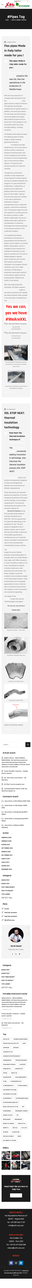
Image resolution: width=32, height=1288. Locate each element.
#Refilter (14, 1073)
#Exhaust (16, 1047)
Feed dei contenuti (10, 913)
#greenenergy (7, 1060)
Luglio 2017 (5, 862)
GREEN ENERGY (7, 1119)
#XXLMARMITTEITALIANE (9, 1090)
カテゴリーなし (7, 898)
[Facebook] (11, 1263)
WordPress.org (9, 920)
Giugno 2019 (5, 845)
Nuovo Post (5, 880)
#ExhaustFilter (8, 1052)
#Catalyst (6, 1039)
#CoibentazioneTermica (21, 1039)
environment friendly (21, 1111)
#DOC (24, 1043)
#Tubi (4, 1081)
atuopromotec (7, 1098)
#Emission (6, 1047)
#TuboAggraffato (15, 1081)
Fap (17, 1115)
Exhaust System (7, 1115)
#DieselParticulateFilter (11, 1043)
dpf (23, 1106)
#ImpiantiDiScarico (21, 1060)
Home (7, 20)
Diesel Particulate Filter (10, 1106)
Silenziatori (15, 1132)
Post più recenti (7, 891)
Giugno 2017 (5, 866)
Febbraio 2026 (6, 837)
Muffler (15, 1128)
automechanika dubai (22, 1098)
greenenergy (18, 1119)
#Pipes (5, 1073)
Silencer (5, 1132)
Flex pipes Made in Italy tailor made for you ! (14, 50)
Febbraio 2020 (6, 841)
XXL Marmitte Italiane (14, 101)
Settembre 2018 (7, 848)
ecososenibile (7, 1111)
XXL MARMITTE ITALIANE (9, 1140)
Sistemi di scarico (8, 1136)
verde (19, 1136)
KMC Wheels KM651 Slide (22, 801)
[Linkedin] (21, 1263)
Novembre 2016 (6, 869)
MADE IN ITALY (22, 1123)
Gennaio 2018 (5, 852)
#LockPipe (22, 1064)
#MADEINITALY (7, 1069)
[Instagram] (16, 1263)
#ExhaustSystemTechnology (11, 1056)
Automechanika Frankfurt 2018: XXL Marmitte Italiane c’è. (14, 790)
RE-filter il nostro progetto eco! (14, 784)
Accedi (6, 909)
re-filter (24, 1128)
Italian (19, 1)
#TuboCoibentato (8, 1085)
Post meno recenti (8, 887)
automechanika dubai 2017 (10, 1102)
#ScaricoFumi (7, 1077)
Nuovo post (5, 884)
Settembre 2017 (7, 855)
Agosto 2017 (5, 859)
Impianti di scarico (8, 1123)
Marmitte (6, 1128)
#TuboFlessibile (22, 1085)
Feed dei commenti (10, 916)
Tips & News (5, 894)
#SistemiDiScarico (20, 1077)
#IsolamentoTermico (9, 1064)
